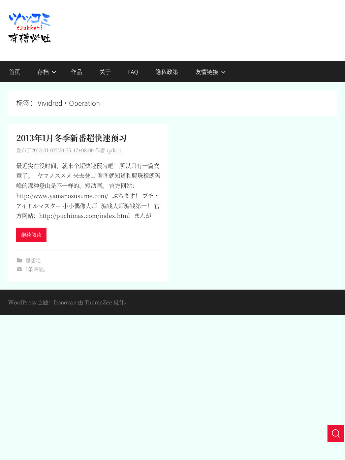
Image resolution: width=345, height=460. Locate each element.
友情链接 (206, 71)
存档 (43, 71)
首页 (14, 71)
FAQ (133, 71)
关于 (105, 71)
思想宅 (33, 260)
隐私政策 (166, 71)
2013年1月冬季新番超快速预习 (71, 137)
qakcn (114, 150)
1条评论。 (37, 268)
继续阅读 (31, 234)
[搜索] (335, 433)
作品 (76, 71)
